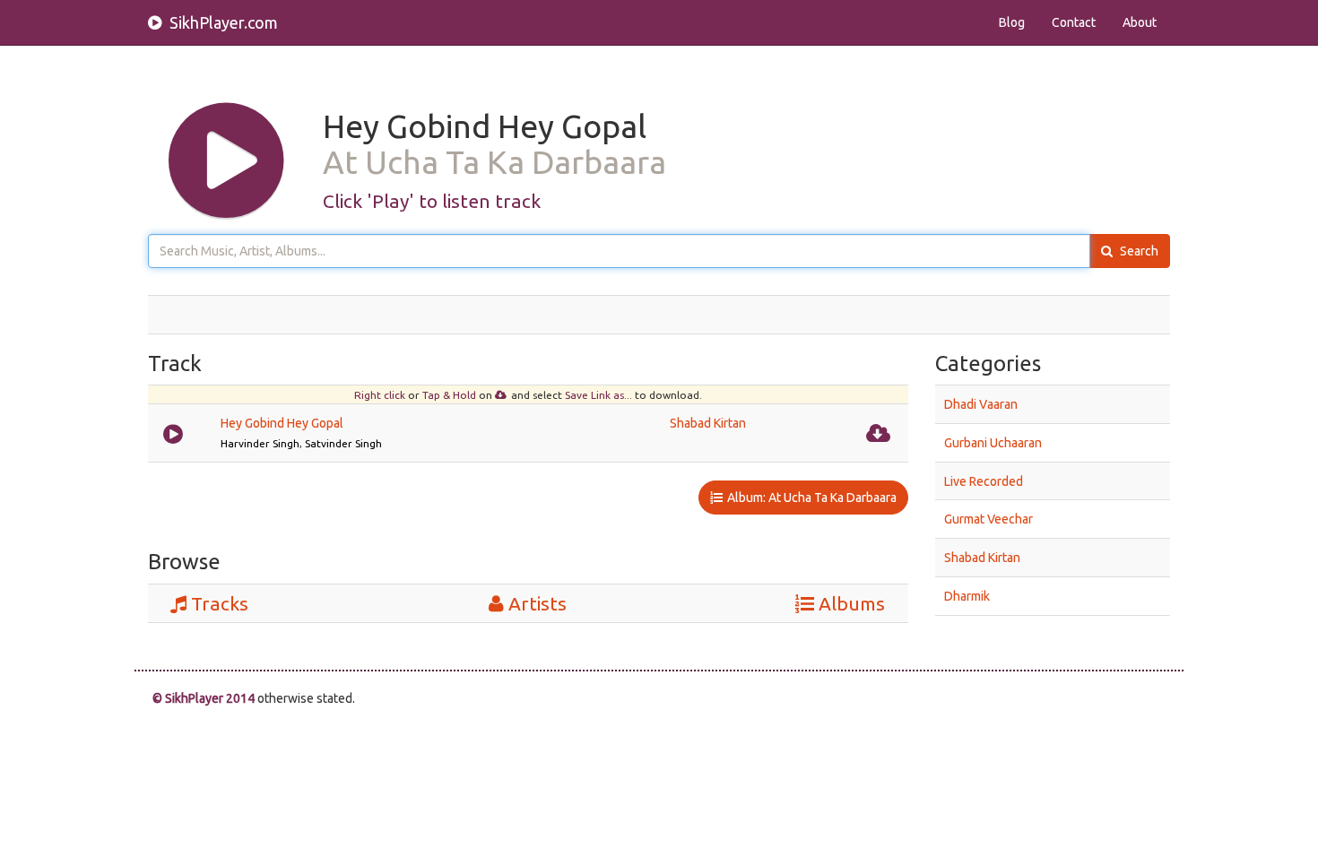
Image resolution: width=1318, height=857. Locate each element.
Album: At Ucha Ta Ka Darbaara (812, 497)
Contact (1074, 22)
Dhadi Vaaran (981, 404)
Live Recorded (983, 480)
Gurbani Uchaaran (993, 443)
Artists (537, 603)
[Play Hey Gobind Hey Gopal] (175, 432)
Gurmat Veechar (988, 519)
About (1140, 22)
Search (1137, 251)
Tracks (219, 603)
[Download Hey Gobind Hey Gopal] (880, 432)
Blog (1012, 22)
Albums (852, 603)
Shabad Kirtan (708, 423)
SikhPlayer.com (222, 22)
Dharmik (967, 596)
